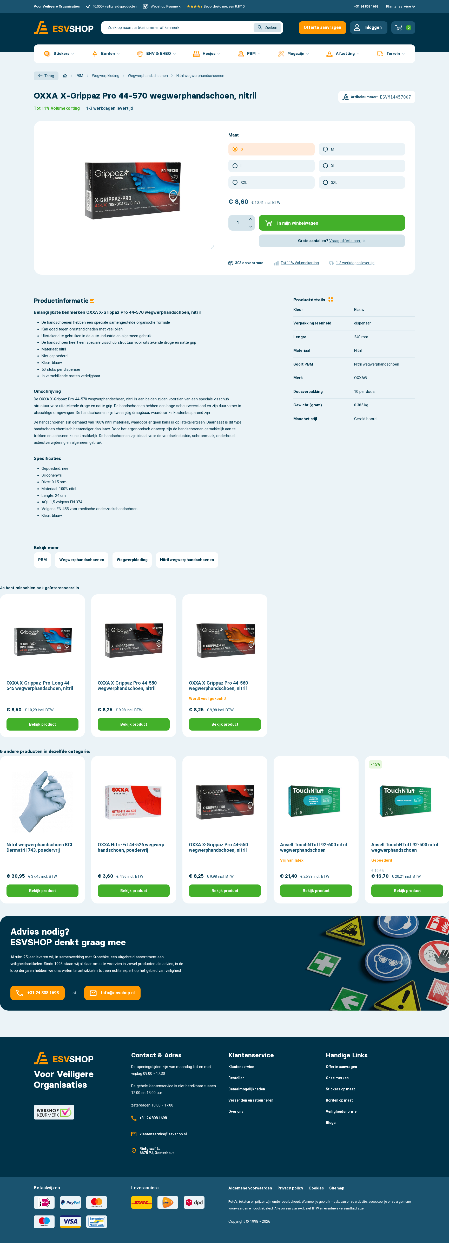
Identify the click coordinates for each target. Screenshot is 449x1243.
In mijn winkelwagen (297, 223)
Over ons (235, 1111)
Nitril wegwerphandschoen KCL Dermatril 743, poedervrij (40, 847)
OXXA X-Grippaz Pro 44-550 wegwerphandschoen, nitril (127, 685)
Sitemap (336, 1188)
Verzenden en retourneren (250, 1100)
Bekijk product (42, 724)
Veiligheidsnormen (342, 1111)
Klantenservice (399, 6)
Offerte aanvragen (322, 27)
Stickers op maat (340, 1089)
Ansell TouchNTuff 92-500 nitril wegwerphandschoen (404, 847)
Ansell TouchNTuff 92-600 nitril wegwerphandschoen (313, 847)
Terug (49, 76)
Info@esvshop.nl (118, 992)
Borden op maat (339, 1100)
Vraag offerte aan (345, 240)
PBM (42, 559)
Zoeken (271, 27)
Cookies (316, 1188)
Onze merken (337, 1078)
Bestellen (236, 1078)
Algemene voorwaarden (250, 1188)
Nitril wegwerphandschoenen (187, 559)
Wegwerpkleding (132, 559)
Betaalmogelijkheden (246, 1089)
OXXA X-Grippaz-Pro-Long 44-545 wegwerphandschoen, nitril (39, 685)
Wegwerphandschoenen (81, 559)
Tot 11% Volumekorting (57, 108)
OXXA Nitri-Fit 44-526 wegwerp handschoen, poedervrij (131, 847)
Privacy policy (290, 1188)
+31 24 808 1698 (366, 6)
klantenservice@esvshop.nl (163, 1134)
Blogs (331, 1123)
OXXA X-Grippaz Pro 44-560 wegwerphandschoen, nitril (218, 685)
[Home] (65, 76)
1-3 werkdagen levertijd (109, 108)
